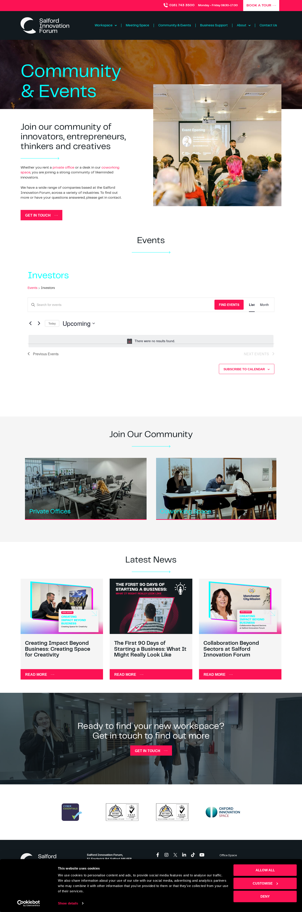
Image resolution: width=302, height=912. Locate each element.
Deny (265, 896)
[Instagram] (166, 855)
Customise (263, 883)
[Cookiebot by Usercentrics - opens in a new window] (28, 903)
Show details (68, 903)
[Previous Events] (30, 323)
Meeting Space (137, 25)
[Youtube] (201, 855)
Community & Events (174, 25)
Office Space (228, 855)
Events (32, 288)
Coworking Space (185, 512)
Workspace (104, 25)
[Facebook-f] (157, 855)
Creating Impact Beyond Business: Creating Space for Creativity (57, 649)
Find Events (229, 304)
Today (52, 323)
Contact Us (268, 25)
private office (63, 167)
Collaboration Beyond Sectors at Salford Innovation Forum (231, 649)
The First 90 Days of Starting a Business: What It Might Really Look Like (150, 649)
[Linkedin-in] (184, 855)
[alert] (151, 341)
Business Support (214, 25)
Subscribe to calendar (244, 369)
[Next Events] (39, 323)
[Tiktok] (193, 855)
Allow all (265, 870)
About (241, 25)
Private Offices (50, 512)
